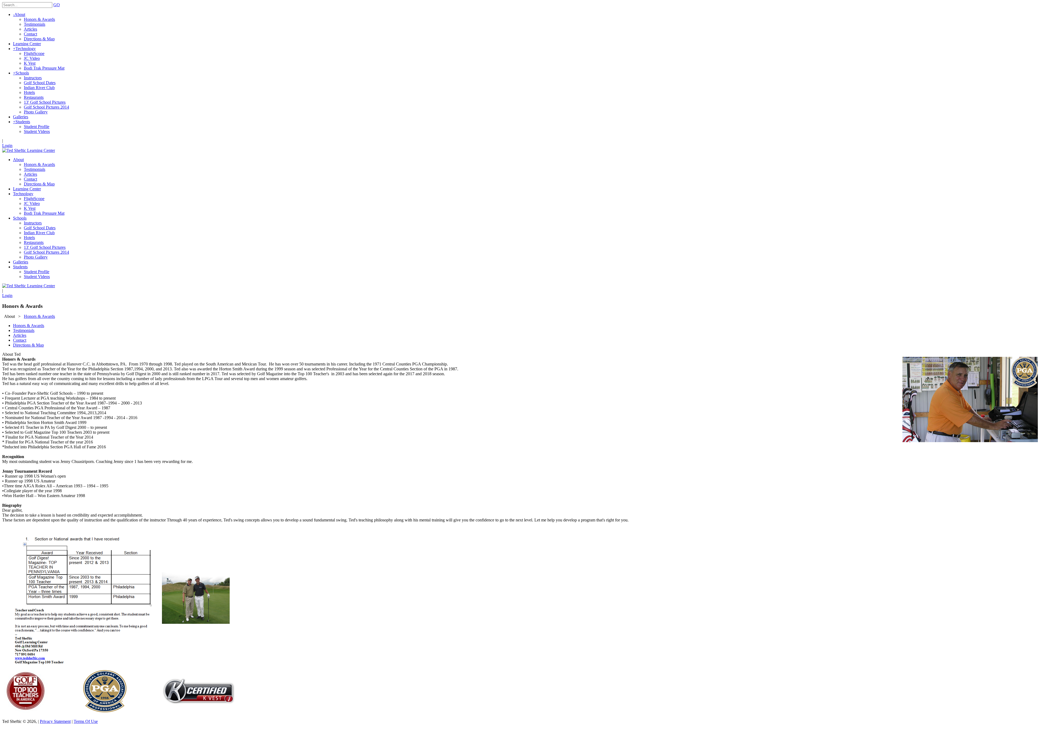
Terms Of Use (86, 721)
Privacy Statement (55, 721)
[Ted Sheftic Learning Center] (28, 150)
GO (56, 4)
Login (7, 145)
